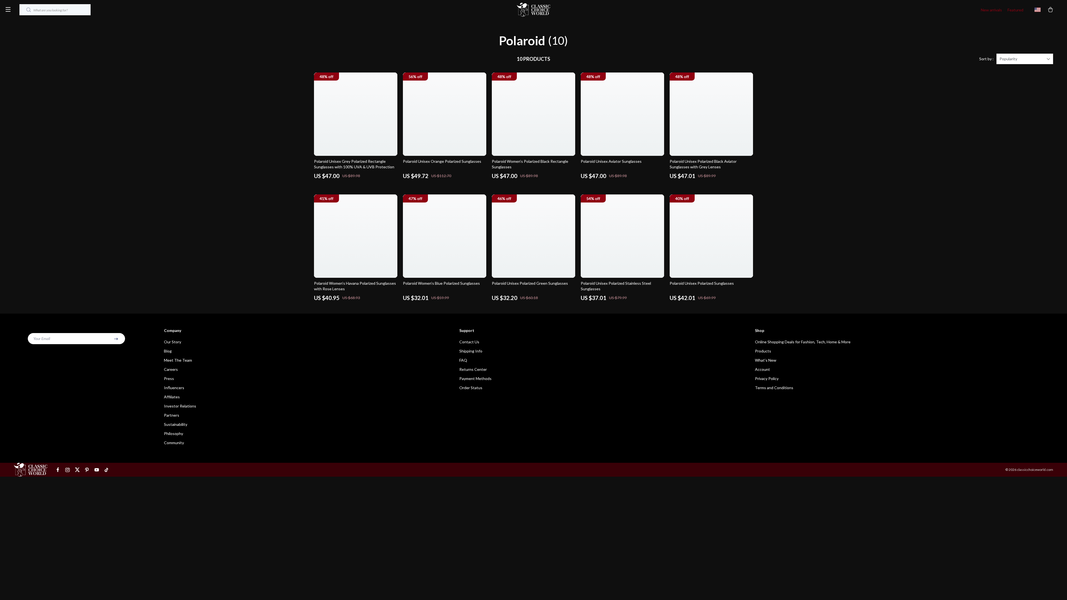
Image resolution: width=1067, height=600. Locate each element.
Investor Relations (180, 406)
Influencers (174, 387)
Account (762, 369)
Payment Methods (475, 378)
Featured (1015, 10)
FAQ (463, 360)
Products (763, 351)
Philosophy (173, 433)
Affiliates (172, 396)
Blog (168, 351)
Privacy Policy (767, 378)
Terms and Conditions (774, 387)
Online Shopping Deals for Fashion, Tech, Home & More (803, 341)
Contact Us (469, 341)
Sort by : (986, 58)
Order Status (470, 387)
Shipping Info (470, 351)
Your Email (41, 338)
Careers (171, 369)
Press (169, 378)
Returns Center (473, 369)
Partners (171, 415)
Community (174, 442)
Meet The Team (178, 360)
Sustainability (175, 424)
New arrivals (991, 10)
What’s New (765, 360)
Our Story (172, 341)
